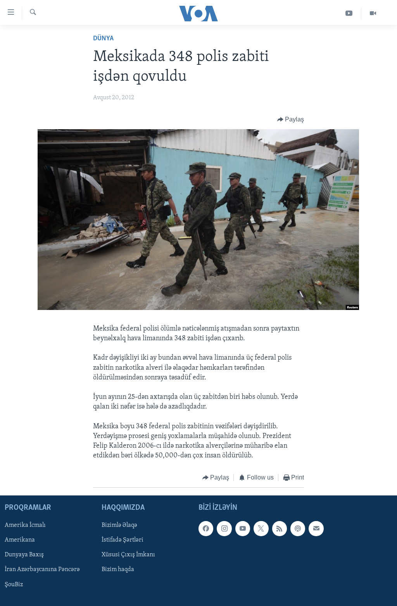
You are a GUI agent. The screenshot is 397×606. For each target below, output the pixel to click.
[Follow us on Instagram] (224, 528)
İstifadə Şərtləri (122, 540)
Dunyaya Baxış (24, 555)
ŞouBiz (14, 585)
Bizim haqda (118, 569)
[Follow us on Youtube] (242, 528)
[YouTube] (349, 13)
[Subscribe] (316, 528)
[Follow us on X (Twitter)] (261, 528)
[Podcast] (297, 528)
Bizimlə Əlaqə (119, 525)
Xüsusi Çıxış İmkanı (128, 555)
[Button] (290, 119)
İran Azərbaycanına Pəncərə (42, 569)
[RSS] (279, 528)
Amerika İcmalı (25, 525)
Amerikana (20, 540)
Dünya (103, 38)
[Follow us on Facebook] (205, 528)
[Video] (373, 13)
